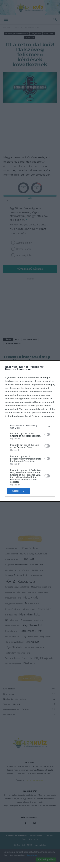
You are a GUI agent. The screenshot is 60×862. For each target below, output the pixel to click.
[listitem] (30, 426)
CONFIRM (18, 491)
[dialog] (30, 431)
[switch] (47, 434)
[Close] (53, 367)
